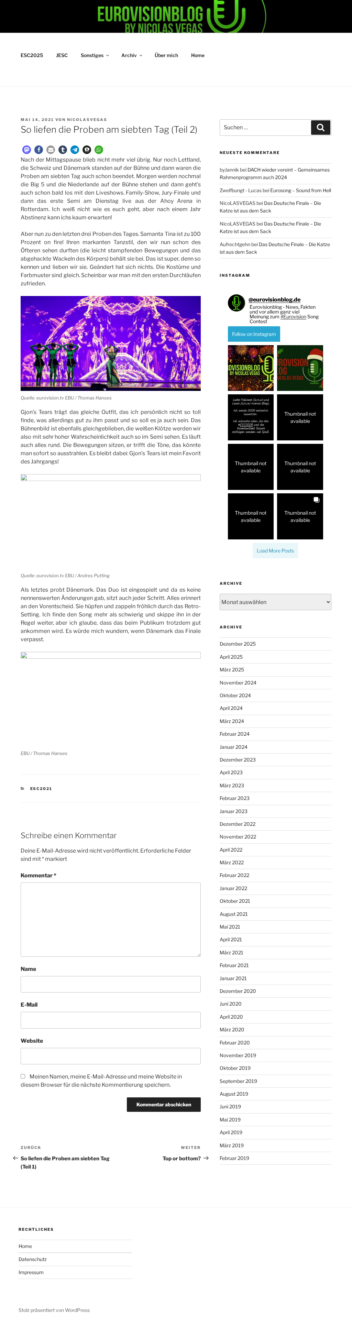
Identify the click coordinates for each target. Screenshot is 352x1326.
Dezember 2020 (238, 991)
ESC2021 (41, 788)
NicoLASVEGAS (87, 119)
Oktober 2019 (235, 1068)
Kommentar (38, 875)
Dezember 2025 (238, 644)
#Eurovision (293, 316)
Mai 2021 (230, 927)
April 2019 (231, 1132)
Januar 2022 (233, 888)
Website (32, 1041)
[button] (26, 149)
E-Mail (29, 1004)
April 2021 (231, 939)
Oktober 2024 (235, 695)
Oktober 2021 (235, 901)
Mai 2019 (230, 1119)
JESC (62, 55)
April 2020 (231, 1017)
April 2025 (231, 657)
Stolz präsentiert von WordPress (54, 1310)
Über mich (166, 55)
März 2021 (231, 952)
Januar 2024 (234, 747)
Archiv (129, 55)
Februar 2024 (235, 734)
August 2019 (234, 1094)
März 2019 (232, 1145)
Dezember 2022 (237, 824)
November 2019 (238, 1055)
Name (28, 969)
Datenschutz (33, 1259)
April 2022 (231, 850)
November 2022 (238, 837)
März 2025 (232, 669)
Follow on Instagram (254, 334)
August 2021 (234, 914)
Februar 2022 (234, 875)
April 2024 (231, 708)
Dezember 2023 (238, 760)
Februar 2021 (234, 965)
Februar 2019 (234, 1158)
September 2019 (238, 1081)
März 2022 (232, 862)
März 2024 (232, 721)
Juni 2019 (230, 1106)
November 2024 (238, 683)
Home (198, 55)
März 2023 (232, 785)
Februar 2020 (235, 1042)
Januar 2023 (234, 811)
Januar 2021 (233, 978)
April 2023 (231, 772)
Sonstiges (92, 55)
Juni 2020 (231, 1004)
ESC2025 (32, 55)
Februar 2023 (235, 798)
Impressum (31, 1272)
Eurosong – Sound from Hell (300, 190)
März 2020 (232, 1029)
